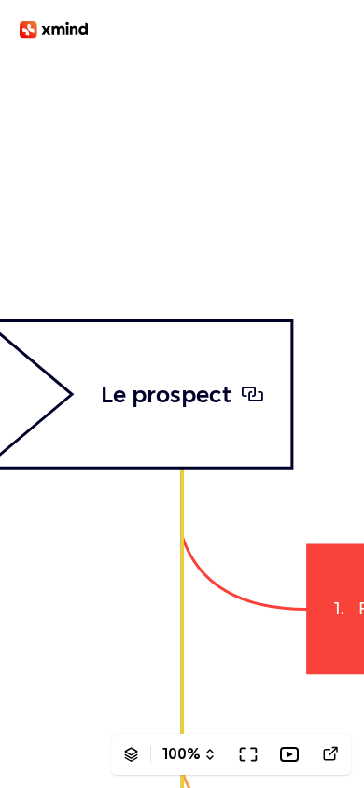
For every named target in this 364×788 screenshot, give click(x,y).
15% (181, 754)
